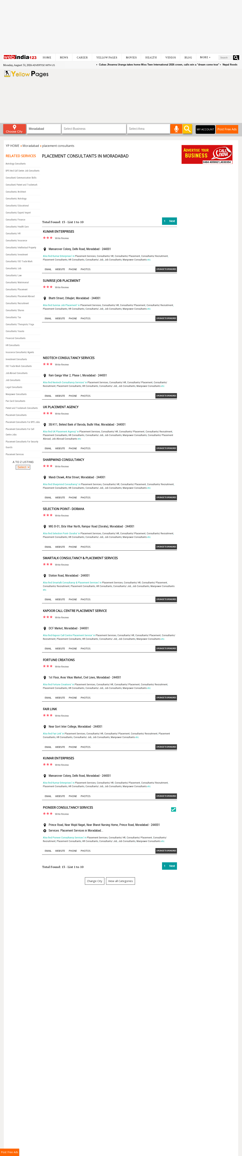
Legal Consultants (14, 387)
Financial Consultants (16, 338)
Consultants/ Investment (17, 254)
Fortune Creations (59, 660)
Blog (188, 57)
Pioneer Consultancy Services (68, 807)
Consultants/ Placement (16, 289)
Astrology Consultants (16, 163)
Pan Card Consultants (15, 401)
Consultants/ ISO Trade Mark (19, 261)
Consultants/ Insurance (16, 240)
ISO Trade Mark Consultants (19, 366)
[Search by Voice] (176, 129)
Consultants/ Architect (16, 191)
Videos (170, 57)
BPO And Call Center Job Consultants (23, 170)
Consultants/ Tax (13, 317)
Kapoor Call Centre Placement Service (75, 611)
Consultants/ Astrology (16, 198)
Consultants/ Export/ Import (18, 212)
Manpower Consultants (16, 394)
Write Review (62, 238)
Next (172, 221)
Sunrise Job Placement (62, 281)
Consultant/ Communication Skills (21, 177)
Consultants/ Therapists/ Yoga (20, 324)
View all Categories (120, 881)
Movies (131, 57)
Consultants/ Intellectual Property (21, 247)
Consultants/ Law (14, 275)
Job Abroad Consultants (17, 373)
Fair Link (50, 709)
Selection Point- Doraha (63, 509)
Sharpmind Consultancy (63, 460)
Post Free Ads (227, 129)
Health (151, 57)
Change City (94, 881)
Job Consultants (13, 380)
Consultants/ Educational (17, 205)
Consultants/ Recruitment (17, 303)
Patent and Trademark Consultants (22, 408)
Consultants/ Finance (15, 219)
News (64, 57)
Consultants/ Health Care (17, 226)
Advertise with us (44, 65)
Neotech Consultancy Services (69, 358)
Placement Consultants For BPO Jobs (23, 422)
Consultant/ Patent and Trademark (21, 184)
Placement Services (15, 454)
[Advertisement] (121, 26)
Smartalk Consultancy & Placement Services (80, 558)
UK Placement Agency (60, 407)
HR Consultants (13, 345)
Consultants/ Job (13, 268)
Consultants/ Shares (15, 310)
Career (82, 57)
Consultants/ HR (13, 233)
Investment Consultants (16, 359)
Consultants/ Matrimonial (17, 282)
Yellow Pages (106, 57)
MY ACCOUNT (205, 129)
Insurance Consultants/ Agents (20, 352)
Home (47, 57)
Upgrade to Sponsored (166, 269)
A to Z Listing (23, 462)
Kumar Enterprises (58, 231)
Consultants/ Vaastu (15, 331)
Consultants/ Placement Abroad (20, 296)
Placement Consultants (16, 415)
